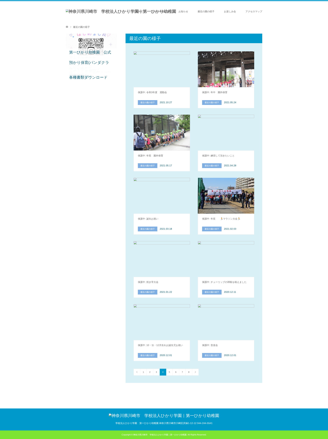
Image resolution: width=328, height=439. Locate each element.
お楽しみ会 (230, 11)
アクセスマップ (253, 11)
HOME (139, 11)
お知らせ (183, 11)
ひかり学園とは (160, 11)
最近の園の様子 (206, 11)
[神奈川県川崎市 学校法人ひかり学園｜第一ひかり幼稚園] (121, 11)
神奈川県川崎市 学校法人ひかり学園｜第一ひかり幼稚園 (160, 435)
